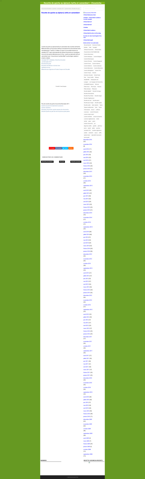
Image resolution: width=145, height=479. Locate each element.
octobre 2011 (87, 346)
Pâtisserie (94, 89)
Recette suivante (75, 161)
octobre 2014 (87, 222)
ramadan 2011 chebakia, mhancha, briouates (53, 60)
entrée (85, 121)
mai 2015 (85, 198)
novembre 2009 (87, 424)
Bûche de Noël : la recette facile (90, 43)
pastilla (94, 125)
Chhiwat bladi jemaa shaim (89, 14)
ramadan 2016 (87, 130)
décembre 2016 (87, 139)
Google (52, 148)
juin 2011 (85, 361)
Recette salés (87, 105)
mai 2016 (85, 157)
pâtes (93, 128)
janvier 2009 (86, 446)
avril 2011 (86, 367)
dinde (97, 118)
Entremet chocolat (88, 75)
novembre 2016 (87, 144)
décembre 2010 (87, 378)
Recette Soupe (98, 95)
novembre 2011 (87, 341)
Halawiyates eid (94, 79)
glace (89, 121)
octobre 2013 (87, 263)
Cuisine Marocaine (88, 68)
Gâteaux (97, 77)
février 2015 (86, 207)
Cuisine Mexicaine (98, 68)
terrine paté (86, 137)
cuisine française (94, 112)
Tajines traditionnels (88, 107)
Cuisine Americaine (88, 54)
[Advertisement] (61, 33)
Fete (85, 77)
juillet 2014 (86, 234)
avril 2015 (86, 201)
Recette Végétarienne (89, 98)
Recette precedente (47, 161)
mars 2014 (86, 245)
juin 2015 (85, 196)
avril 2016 (86, 160)
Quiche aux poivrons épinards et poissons (52, 105)
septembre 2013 (87, 268)
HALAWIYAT (86, 79)
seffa (100, 132)
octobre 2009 (87, 428)
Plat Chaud (93, 86)
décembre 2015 (87, 171)
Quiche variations (46, 107)
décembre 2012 (87, 295)
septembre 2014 (87, 227)
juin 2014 (85, 237)
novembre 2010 (87, 383)
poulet (89, 128)
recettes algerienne (96, 130)
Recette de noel (87, 100)
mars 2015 (86, 204)
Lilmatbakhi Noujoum (89, 84)
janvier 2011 (86, 375)
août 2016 (86, 149)
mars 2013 (86, 287)
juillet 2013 (86, 276)
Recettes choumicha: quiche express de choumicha (55, 109)
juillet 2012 (86, 317)
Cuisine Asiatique (88, 56)
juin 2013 (85, 278)
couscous (86, 112)
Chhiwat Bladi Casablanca (89, 30)
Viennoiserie (87, 109)
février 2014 (86, 248)
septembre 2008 (87, 454)
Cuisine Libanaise (97, 65)
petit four (100, 125)
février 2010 (86, 413)
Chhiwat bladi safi (87, 21)
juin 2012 (85, 320)
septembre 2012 (87, 309)
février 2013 (86, 290)
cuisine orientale (88, 116)
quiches (98, 128)
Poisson (99, 86)
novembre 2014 (87, 217)
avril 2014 (86, 243)
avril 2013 (86, 284)
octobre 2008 (87, 449)
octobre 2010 (87, 387)
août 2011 (86, 355)
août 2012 (86, 314)
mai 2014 (85, 240)
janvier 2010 (86, 416)
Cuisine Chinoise (88, 61)
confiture (98, 109)
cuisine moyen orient (89, 114)
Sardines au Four (45, 67)
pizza (85, 128)
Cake (90, 47)
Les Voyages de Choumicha (96, 82)
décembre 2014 (87, 213)
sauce (96, 132)
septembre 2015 (87, 185)
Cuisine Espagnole (97, 61)
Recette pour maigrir (88, 102)
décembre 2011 (87, 337)
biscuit (92, 109)
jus (94, 123)
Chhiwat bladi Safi (87, 24)
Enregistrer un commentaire (52, 157)
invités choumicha (88, 123)
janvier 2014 (86, 251)
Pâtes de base (87, 89)
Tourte (100, 107)
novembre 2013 (87, 259)
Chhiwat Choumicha (88, 49)
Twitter (65, 148)
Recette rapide (98, 102)
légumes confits (88, 125)
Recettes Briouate (46, 63)
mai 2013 (85, 281)
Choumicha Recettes (73, 477)
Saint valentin (95, 105)
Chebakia (85, 27)
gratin (93, 121)
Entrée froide (97, 75)
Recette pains (96, 100)
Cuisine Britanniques (89, 59)
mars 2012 (86, 328)
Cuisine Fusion (87, 63)
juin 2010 (85, 402)
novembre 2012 (87, 300)
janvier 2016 (86, 168)
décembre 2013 (87, 254)
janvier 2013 (86, 292)
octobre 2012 (87, 305)
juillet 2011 (86, 358)
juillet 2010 (86, 399)
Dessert (94, 72)
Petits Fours (87, 86)
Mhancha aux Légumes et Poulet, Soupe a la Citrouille (55, 69)
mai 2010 (85, 405)
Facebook (59, 148)
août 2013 (86, 273)
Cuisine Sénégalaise (89, 70)
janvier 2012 (86, 334)
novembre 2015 (87, 176)
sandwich (91, 132)
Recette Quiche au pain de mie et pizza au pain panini (55, 111)
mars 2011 (86, 369)
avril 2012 (86, 325)
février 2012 (86, 331)
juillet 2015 (86, 193)
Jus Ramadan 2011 (46, 61)
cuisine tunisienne (97, 116)
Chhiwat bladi (98, 49)
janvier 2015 (86, 210)
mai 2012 (85, 322)
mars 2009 (86, 441)
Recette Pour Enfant (88, 95)
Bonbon (86, 47)
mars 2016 (86, 163)
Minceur (97, 84)
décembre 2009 (87, 419)
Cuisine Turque (87, 72)
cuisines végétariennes (89, 118)
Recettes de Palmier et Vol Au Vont (50, 65)
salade (85, 132)
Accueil (62, 161)
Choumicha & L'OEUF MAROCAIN (91, 52)
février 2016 (86, 166)
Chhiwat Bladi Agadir (88, 40)
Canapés (95, 47)
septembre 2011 (87, 351)
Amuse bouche (87, 45)
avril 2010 (86, 408)
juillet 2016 (86, 152)
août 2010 (86, 397)
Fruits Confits (90, 77)
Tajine (101, 105)
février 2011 (86, 372)
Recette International (89, 93)
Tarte (96, 107)
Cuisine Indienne (96, 63)
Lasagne (86, 82)
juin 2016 (85, 154)
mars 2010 (86, 411)
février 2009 (86, 444)
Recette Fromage (97, 91)
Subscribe (93, 12)
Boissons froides (96, 45)
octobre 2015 (87, 181)
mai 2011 (85, 364)
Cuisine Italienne (88, 65)
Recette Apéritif (87, 91)
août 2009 (86, 438)
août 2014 (86, 231)
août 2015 (86, 190)
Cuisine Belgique (98, 56)
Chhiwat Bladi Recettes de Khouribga (92, 33)
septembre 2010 (87, 392)
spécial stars (87, 135)
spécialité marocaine (96, 135)
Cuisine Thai (98, 70)
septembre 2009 (87, 433)
